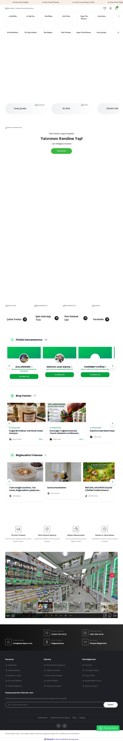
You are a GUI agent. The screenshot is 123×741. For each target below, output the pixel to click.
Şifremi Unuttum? (91, 686)
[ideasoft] (49, 739)
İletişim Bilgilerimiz (15, 686)
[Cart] (116, 8)
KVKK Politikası (52, 680)
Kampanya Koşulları (54, 686)
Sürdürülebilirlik (14, 670)
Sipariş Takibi (90, 675)
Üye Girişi (88, 665)
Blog (74, 717)
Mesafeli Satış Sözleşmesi (56, 665)
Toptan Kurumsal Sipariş (60, 717)
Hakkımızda (12, 665)
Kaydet (110, 704)
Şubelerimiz (42, 717)
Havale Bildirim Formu (93, 680)
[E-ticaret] (61, 739)
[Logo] (19, 8)
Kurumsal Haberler (15, 680)
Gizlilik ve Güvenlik (53, 670)
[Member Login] (110, 8)
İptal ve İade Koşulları (54, 675)
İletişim (82, 717)
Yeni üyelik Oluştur (92, 670)
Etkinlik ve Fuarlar (14, 675)
